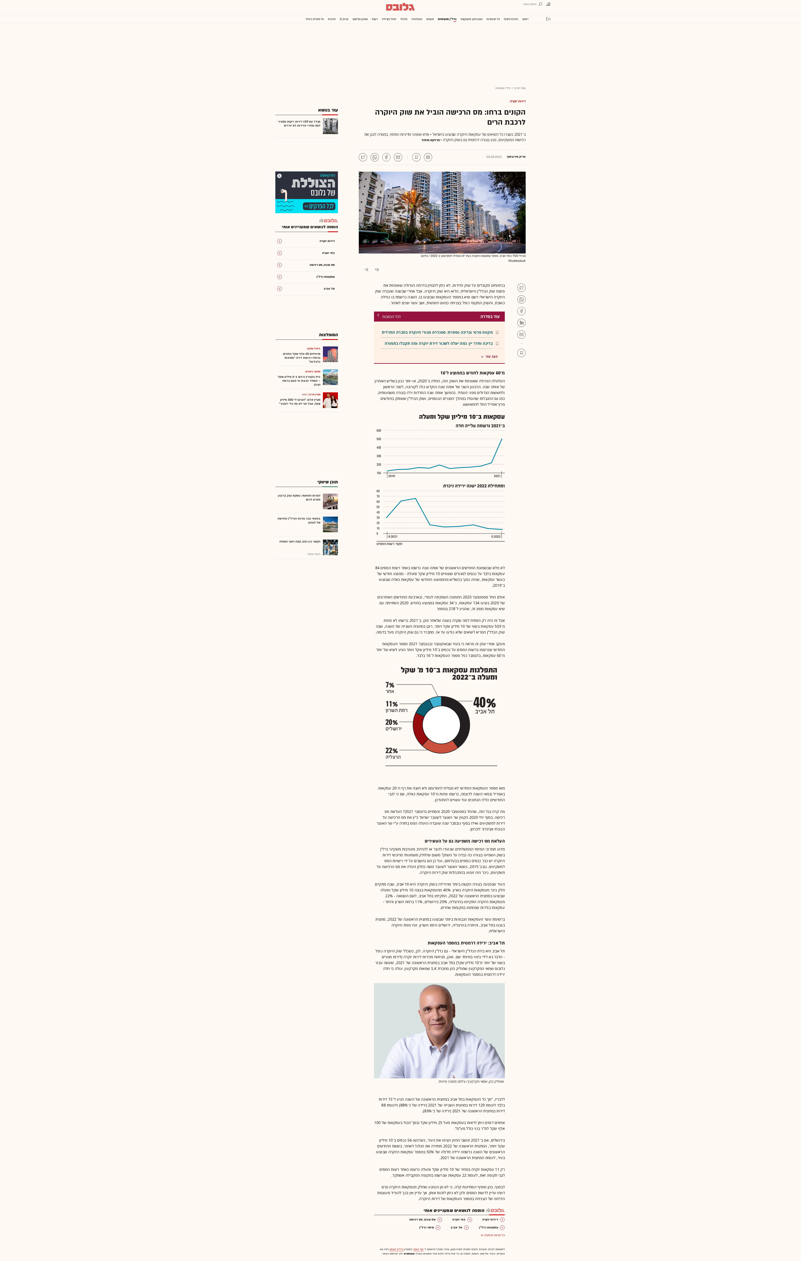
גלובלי (403, 19)
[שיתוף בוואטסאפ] (374, 157)
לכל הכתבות (391, 316)
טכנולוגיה (417, 19)
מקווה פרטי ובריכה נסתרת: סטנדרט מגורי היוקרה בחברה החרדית (437, 332)
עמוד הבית (520, 88)
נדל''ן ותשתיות (447, 19)
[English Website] (548, 18)
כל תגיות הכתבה (494, 1235)
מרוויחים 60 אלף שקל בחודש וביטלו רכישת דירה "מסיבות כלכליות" (301, 358)
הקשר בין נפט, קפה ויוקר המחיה (299, 542)
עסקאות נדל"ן (488, 1227)
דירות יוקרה (518, 101)
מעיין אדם (314, 394)
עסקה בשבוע (312, 371)
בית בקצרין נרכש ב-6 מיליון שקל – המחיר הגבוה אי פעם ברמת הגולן (299, 381)
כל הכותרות (493, 19)
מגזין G (344, 19)
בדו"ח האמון (396, 1249)
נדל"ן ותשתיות (502, 88)
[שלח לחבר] (521, 334)
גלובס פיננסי (511, 19)
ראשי (525, 19)
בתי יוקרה (459, 1220)
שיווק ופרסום (360, 19)
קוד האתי (418, 1249)
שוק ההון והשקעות (471, 19)
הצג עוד (492, 356)
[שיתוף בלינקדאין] (521, 323)
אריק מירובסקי (516, 156)
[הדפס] (428, 157)
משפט (430, 19)
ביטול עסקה (313, 348)
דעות (375, 19)
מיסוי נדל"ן (426, 1227)
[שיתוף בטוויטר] (363, 157)
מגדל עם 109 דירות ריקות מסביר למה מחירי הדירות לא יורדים (299, 124)
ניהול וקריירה (389, 19)
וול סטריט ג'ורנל (315, 19)
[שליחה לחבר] (398, 157)
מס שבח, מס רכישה (422, 1220)
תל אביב (456, 1227)
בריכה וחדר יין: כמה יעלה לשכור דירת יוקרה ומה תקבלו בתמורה (439, 343)
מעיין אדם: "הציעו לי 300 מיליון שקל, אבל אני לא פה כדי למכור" (299, 402)
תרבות (332, 19)
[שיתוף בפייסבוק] (386, 157)
